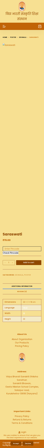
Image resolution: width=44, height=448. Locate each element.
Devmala (19, 275)
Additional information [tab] (22, 286)
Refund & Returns (22, 419)
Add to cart (28, 262)
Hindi (25, 307)
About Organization (22, 339)
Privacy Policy (22, 416)
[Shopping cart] (39, 26)
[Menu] (4, 26)
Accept (16, 443)
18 (24, 313)
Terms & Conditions (22, 423)
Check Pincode (10, 252)
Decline (28, 443)
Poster (27, 275)
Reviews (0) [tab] (22, 292)
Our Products (22, 342)
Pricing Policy (22, 346)
